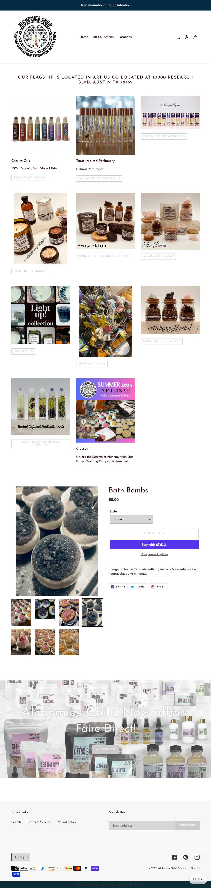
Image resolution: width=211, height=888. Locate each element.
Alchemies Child (167, 868)
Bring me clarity (92, 364)
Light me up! (23, 351)
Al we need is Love (158, 256)
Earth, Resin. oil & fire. (161, 341)
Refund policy (66, 822)
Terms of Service (38, 822)
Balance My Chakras (30, 177)
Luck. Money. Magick (30, 271)
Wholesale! (105, 749)
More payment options (154, 554)
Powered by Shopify (188, 868)
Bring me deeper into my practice (41, 443)
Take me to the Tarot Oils (99, 178)
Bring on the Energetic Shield (103, 256)
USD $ (19, 857)
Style (113, 511)
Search (16, 822)
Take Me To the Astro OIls (164, 136)
